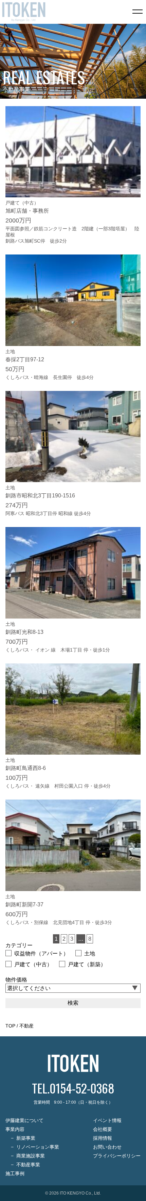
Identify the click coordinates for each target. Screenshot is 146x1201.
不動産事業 (28, 1164)
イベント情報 (107, 1120)
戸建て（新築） (87, 964)
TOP (10, 1026)
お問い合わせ (107, 1147)
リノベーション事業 (37, 1147)
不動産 (26, 1026)
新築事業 (25, 1138)
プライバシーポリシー (117, 1155)
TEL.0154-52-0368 (73, 1088)
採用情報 (102, 1138)
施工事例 (14, 1173)
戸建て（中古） (33, 964)
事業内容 (14, 1129)
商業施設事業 (30, 1155)
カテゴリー (19, 945)
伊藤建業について (24, 1120)
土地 (89, 953)
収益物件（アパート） (41, 953)
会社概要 (102, 1129)
